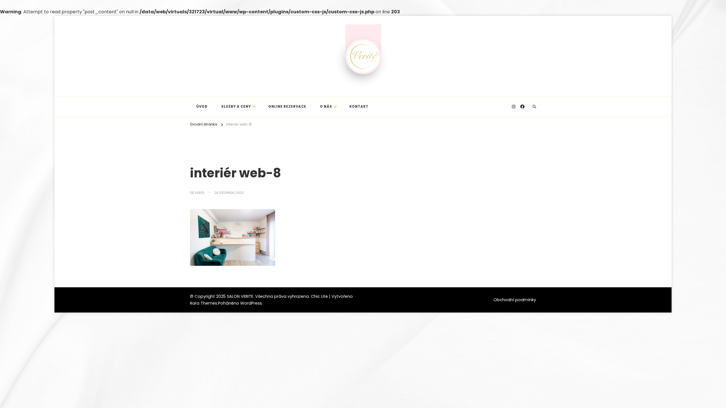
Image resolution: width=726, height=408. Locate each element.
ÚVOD (202, 106)
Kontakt (358, 106)
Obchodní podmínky (514, 300)
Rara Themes (203, 303)
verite (199, 193)
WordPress (251, 303)
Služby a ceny (236, 106)
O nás (326, 106)
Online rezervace (287, 106)
